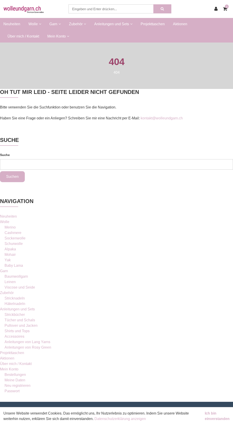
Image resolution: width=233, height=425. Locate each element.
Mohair (10, 255)
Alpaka (10, 249)
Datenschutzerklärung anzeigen (120, 419)
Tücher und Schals (20, 320)
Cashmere (13, 233)
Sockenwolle (15, 238)
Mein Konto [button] (56, 36)
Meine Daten (15, 380)
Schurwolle (14, 244)
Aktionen (180, 24)
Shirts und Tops (17, 331)
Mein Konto (9, 369)
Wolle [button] (33, 24)
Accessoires (14, 336)
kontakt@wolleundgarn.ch (162, 118)
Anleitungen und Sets (17, 309)
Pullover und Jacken (21, 325)
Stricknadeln (15, 298)
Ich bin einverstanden (217, 416)
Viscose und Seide (20, 287)
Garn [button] (53, 24)
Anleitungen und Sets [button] (111, 24)
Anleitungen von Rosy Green (28, 347)
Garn (4, 271)
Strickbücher (15, 315)
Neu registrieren (17, 385)
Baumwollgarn (16, 276)
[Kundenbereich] (217, 8)
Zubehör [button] (76, 24)
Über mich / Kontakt (23, 36)
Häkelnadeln (15, 304)
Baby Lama (14, 265)
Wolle (4, 222)
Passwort (12, 391)
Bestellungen (15, 375)
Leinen (10, 282)
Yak (8, 260)
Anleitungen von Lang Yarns (27, 342)
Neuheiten (11, 24)
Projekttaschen (153, 24)
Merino (10, 227)
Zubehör (7, 293)
